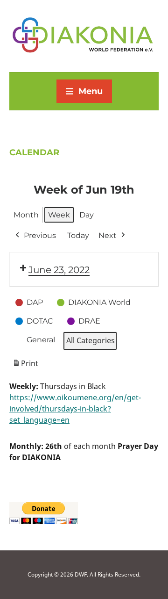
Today (78, 235)
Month (26, 214)
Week (59, 214)
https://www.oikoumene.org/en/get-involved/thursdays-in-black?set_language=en (75, 408)
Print (25, 366)
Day (86, 214)
